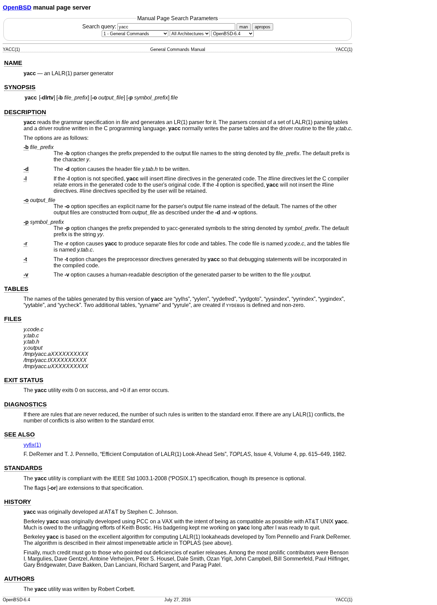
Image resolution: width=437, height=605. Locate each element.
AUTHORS (19, 578)
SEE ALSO (19, 434)
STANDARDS (23, 468)
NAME (13, 62)
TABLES (16, 288)
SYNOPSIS (20, 87)
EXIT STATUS (23, 380)
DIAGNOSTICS (25, 404)
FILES (13, 318)
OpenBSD (17, 7)
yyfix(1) (32, 445)
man (243, 26)
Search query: (99, 26)
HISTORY (17, 501)
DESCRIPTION (25, 112)
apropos (262, 26)
